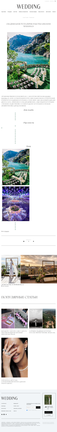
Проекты (54, 11)
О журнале (47, 1)
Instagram (6, 231)
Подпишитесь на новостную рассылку (33, 404)
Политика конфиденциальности (48, 423)
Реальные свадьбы (33, 11)
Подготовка (3, 11)
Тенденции (31, 17)
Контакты (52, 1)
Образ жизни (48, 11)
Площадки (10, 11)
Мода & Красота (41, 11)
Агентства (15, 11)
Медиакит (16, 403)
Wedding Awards (18, 408)
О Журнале (3, 403)
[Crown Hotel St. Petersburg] (19, 285)
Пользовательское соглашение (48, 422)
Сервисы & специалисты (23, 11)
